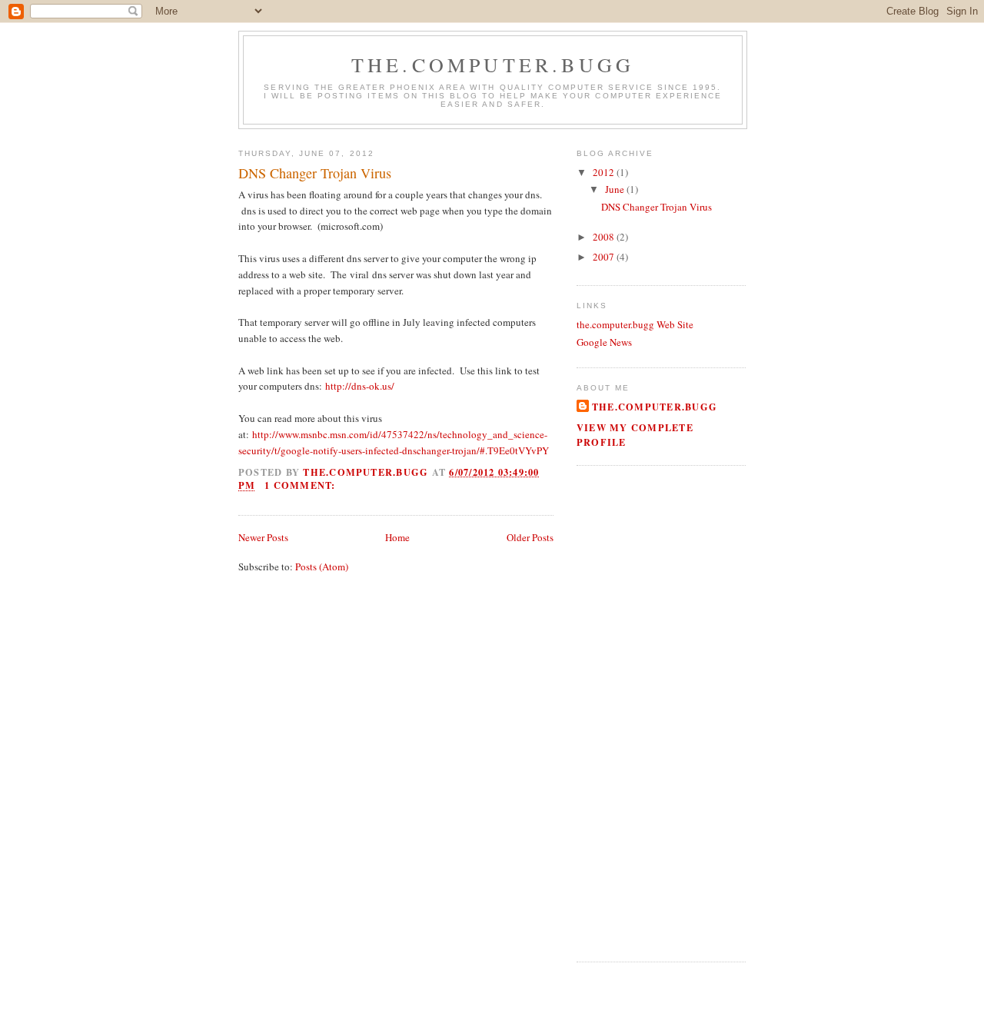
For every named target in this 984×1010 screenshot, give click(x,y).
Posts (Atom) (321, 566)
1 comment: (301, 485)
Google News (604, 342)
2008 (605, 237)
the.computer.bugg (492, 64)
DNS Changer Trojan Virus (314, 173)
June (616, 189)
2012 (605, 172)
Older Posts (530, 537)
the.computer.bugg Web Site (635, 324)
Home (397, 537)
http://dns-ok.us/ (359, 386)
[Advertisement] (623, 711)
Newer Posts (263, 537)
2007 (605, 257)
